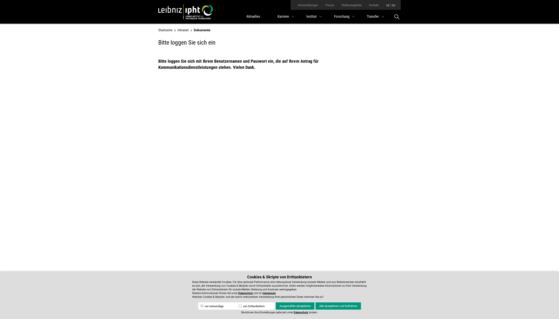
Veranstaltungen (308, 5)
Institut (311, 16)
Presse (329, 5)
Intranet (183, 30)
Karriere (283, 16)
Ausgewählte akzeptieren (295, 306)
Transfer (373, 16)
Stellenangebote (352, 5)
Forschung (341, 16)
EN (393, 5)
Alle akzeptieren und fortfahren (338, 306)
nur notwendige (214, 306)
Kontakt (374, 5)
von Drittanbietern (253, 306)
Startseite (165, 30)
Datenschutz (245, 293)
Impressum (269, 293)
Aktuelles (253, 16)
